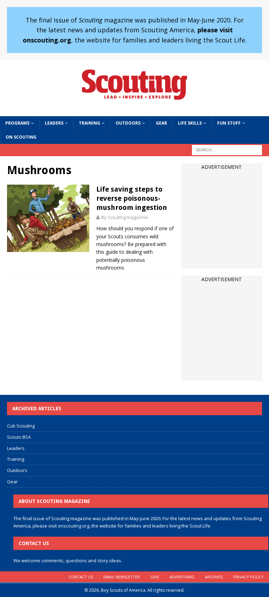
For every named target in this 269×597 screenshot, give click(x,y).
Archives (214, 576)
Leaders (54, 123)
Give (154, 576)
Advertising (182, 576)
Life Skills (190, 123)
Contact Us (81, 576)
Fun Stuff (229, 123)
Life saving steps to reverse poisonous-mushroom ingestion (131, 198)
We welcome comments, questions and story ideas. (67, 560)
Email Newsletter (121, 576)
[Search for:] (227, 149)
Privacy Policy (248, 576)
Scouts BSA (19, 437)
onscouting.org (73, 526)
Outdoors (128, 123)
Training (89, 123)
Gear (161, 123)
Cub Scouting (21, 426)
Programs (17, 123)
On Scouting (21, 137)
